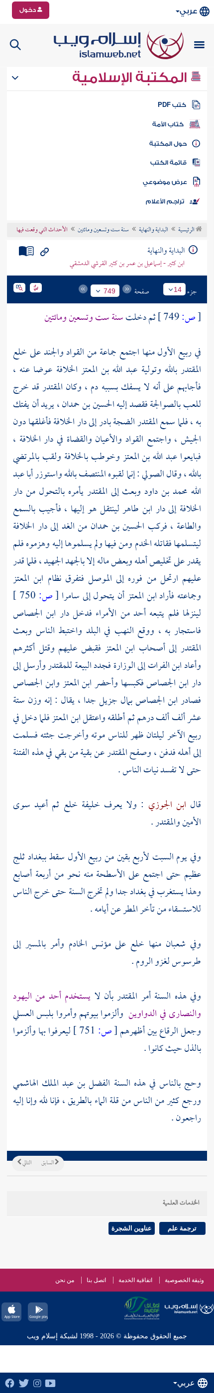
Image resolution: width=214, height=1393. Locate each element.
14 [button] (178, 289)
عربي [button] (188, 11)
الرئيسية (187, 230)
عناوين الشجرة (131, 1228)
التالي (26, 1163)
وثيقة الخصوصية (184, 1280)
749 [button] (109, 291)
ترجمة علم (182, 1228)
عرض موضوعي (165, 182)
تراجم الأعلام (165, 201)
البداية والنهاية (153, 230)
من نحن (64, 1280)
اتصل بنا (96, 1280)
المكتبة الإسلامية (131, 78)
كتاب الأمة (168, 124)
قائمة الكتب (168, 162)
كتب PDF (172, 104)
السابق (48, 1163)
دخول (28, 9)
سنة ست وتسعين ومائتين (103, 230)
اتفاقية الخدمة (135, 1280)
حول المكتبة (168, 143)
